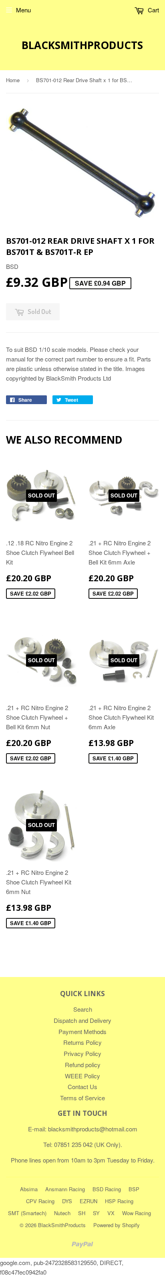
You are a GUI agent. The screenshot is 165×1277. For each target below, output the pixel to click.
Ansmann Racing (65, 1189)
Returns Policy (82, 1042)
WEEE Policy (82, 1076)
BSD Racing (107, 1189)
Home (13, 80)
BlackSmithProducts (82, 45)
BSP (134, 1189)
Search (82, 1009)
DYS (67, 1201)
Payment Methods (82, 1031)
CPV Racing (40, 1201)
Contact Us (82, 1086)
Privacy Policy (82, 1053)
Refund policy (83, 1064)
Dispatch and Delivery (82, 1020)
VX (111, 1213)
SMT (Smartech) (27, 1213)
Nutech (62, 1213)
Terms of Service (82, 1097)
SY (96, 1213)
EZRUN (88, 1201)
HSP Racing (119, 1201)
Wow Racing (136, 1213)
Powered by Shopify (116, 1225)
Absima (29, 1189)
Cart (152, 10)
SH (81, 1213)
